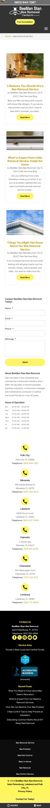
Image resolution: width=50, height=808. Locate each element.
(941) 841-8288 (30, 549)
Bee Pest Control (25, 755)
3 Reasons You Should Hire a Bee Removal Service (25, 87)
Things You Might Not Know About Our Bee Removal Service (25, 246)
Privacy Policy (25, 791)
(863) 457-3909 (31, 520)
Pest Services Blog (28, 96)
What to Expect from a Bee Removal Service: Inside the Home (25, 161)
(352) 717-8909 (30, 602)
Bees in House (25, 761)
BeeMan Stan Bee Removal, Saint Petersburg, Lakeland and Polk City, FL (25, 784)
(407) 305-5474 (30, 491)
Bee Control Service (25, 774)
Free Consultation (25, 22)
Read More (25, 117)
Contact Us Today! (25, 799)
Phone (9, 328)
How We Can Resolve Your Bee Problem (25, 707)
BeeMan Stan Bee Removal (23, 92)
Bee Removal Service (25, 743)
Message (10, 339)
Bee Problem (25, 749)
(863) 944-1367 (30, 463)
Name (9, 308)
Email (9, 318)
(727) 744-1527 (31, 577)
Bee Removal (25, 768)
